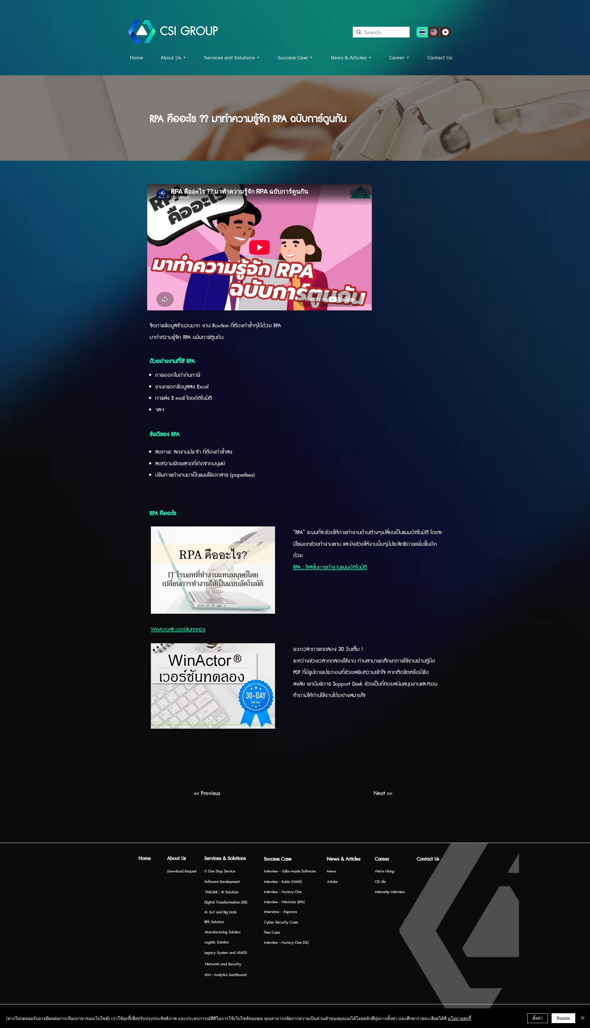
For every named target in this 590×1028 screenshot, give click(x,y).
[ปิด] (582, 1018)
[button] (299, 58)
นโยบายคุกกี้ (459, 1018)
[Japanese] (445, 32)
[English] (433, 32)
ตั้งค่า (538, 1018)
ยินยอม (563, 1018)
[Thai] (422, 32)
